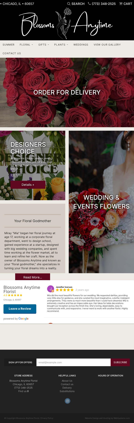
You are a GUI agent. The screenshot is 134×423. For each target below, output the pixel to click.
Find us (22, 391)
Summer (8, 44)
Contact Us (12, 53)
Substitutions (67, 391)
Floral (25, 44)
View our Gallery (107, 44)
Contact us (67, 384)
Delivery (67, 387)
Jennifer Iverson (64, 287)
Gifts (42, 44)
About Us (67, 380)
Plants (59, 44)
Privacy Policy (46, 418)
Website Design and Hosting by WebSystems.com (107, 418)
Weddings (80, 44)
